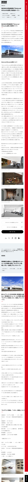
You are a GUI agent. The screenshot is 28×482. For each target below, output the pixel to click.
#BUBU (3, 270)
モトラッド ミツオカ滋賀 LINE (12, 227)
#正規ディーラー (9, 17)
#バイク (3, 17)
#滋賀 (18, 15)
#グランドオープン (4, 268)
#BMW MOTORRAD (5, 13)
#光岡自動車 (13, 15)
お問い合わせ (26, 478)
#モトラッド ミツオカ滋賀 (5, 15)
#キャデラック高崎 (12, 268)
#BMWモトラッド (12, 13)
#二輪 (15, 17)
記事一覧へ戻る (12, 231)
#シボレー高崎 (19, 268)
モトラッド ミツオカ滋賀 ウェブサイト (11, 222)
